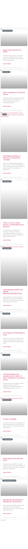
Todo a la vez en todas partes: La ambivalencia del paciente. (13, 225)
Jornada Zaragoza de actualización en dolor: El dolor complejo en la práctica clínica (14, 377)
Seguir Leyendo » (7, 63)
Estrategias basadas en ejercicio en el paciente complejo (11, 158)
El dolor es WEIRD (9, 419)
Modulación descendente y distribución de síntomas (13, 501)
